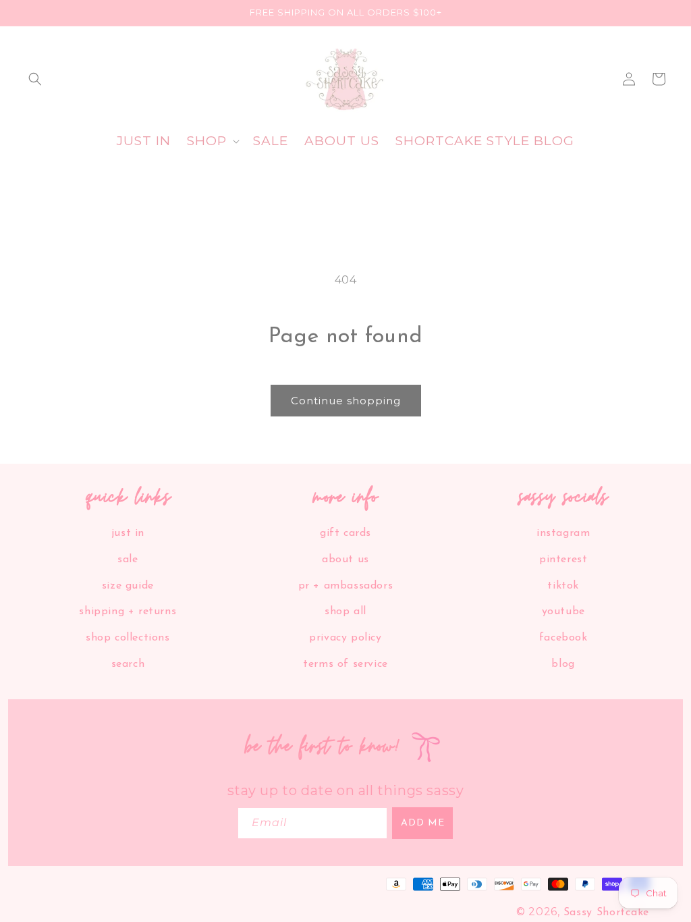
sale (127, 559)
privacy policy (345, 637)
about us (345, 559)
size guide (128, 585)
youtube (563, 611)
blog (562, 664)
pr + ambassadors (345, 585)
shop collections (128, 637)
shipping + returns (127, 611)
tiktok (563, 585)
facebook (563, 637)
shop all (345, 611)
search (128, 664)
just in (127, 533)
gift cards (345, 533)
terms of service (345, 664)
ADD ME (423, 823)
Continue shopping (346, 400)
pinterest (563, 559)
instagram (563, 533)
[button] (35, 79)
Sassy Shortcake (606, 912)
